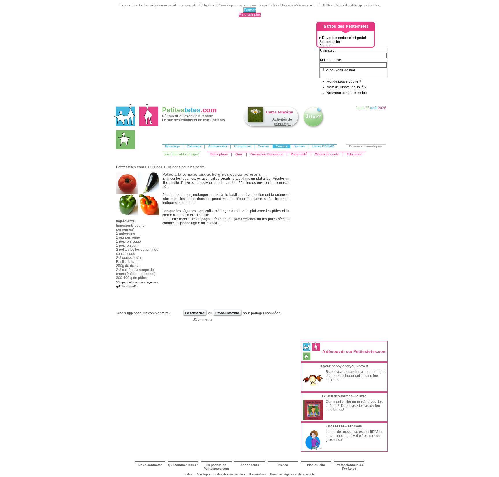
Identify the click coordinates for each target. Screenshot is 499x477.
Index (188, 474)
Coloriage (194, 146)
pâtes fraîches (245, 219)
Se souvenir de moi (340, 70)
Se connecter (329, 42)
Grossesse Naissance (266, 154)
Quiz (239, 154)
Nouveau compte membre (347, 93)
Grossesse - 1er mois (344, 426)
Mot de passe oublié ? (344, 81)
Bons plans (219, 154)
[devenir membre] (227, 316)
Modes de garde (327, 154)
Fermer (250, 10)
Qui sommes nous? (183, 465)
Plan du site (316, 465)
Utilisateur (328, 50)
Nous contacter (150, 465)
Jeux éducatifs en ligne (181, 154)
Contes (263, 146)
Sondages (203, 474)
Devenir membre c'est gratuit (344, 38)
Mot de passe (330, 60)
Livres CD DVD (323, 146)
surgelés (132, 286)
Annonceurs (249, 465)
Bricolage (172, 146)
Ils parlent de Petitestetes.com (216, 466)
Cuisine (281, 146)
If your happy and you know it (344, 366)
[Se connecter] (195, 316)
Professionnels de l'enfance (349, 466)
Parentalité (299, 154)
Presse (283, 465)
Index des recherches (230, 474)
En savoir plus (250, 15)
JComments (202, 319)
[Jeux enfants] (313, 128)
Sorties (299, 146)
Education (354, 154)
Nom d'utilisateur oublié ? (346, 87)
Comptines (242, 146)
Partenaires (258, 474)
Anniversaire (217, 146)
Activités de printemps (282, 121)
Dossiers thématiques (365, 146)
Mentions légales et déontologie (292, 474)
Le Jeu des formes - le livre (344, 396)
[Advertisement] (215, 62)
